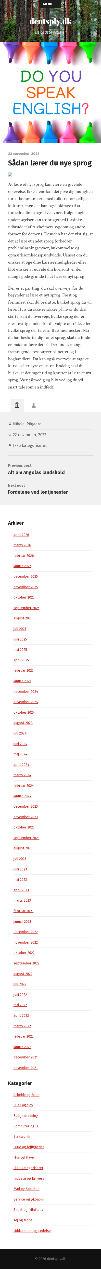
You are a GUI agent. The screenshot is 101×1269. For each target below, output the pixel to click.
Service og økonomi (28, 1199)
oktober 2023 (24, 827)
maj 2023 (20, 880)
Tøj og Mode (22, 1220)
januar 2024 (22, 796)
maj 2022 (20, 1005)
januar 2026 (22, 566)
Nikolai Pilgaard (27, 424)
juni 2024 (20, 744)
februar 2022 (23, 1036)
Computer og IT (25, 1126)
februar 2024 (23, 786)
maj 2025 (20, 650)
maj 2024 (20, 754)
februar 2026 (23, 556)
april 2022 (21, 1016)
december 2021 (25, 1057)
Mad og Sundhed (26, 1189)
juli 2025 (19, 629)
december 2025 (25, 576)
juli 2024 (20, 733)
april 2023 (21, 890)
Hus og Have (23, 1157)
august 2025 (22, 618)
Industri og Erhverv (28, 1178)
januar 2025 (22, 681)
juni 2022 (20, 995)
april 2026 (21, 535)
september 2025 (26, 608)
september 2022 (26, 963)
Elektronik (21, 1137)
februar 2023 (23, 911)
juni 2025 (20, 639)
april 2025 (21, 660)
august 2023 (22, 848)
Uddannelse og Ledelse (32, 1231)
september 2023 (26, 838)
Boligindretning (25, 1116)
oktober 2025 (24, 597)
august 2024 (23, 723)
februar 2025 (23, 670)
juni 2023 (20, 869)
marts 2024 (22, 775)
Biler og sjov (23, 1105)
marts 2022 (22, 1026)
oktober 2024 (24, 712)
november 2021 (25, 1068)
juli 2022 (19, 984)
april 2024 (21, 765)
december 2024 (25, 692)
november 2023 (25, 817)
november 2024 (25, 702)
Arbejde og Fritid (26, 1095)
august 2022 (22, 974)
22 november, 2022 (29, 434)
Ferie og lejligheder (28, 1147)
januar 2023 (22, 922)
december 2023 (25, 806)
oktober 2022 (24, 953)
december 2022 (25, 932)
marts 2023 (22, 900)
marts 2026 (22, 545)
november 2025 (25, 587)
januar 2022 (22, 1047)
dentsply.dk (50, 21)
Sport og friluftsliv (28, 1210)
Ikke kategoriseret (30, 445)
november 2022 (25, 942)
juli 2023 (19, 859)
